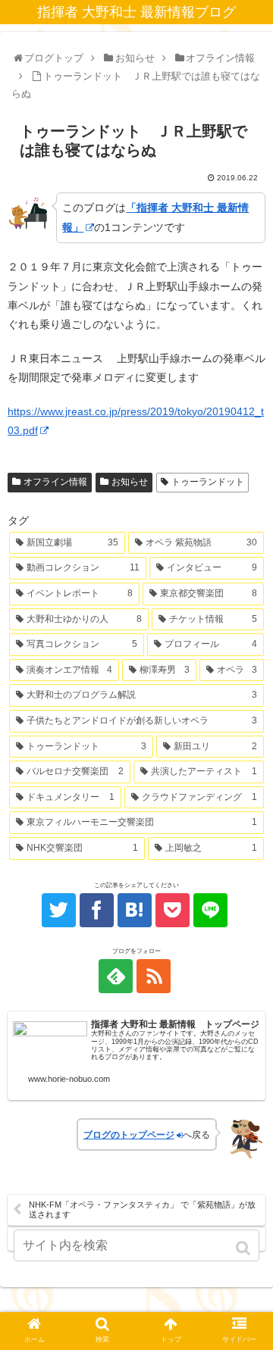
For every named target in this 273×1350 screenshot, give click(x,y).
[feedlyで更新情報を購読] (116, 976)
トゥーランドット (207, 482)
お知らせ (129, 482)
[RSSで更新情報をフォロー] (153, 976)
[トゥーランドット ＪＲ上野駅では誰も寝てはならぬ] (135, 910)
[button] (244, 1248)
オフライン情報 (55, 482)
